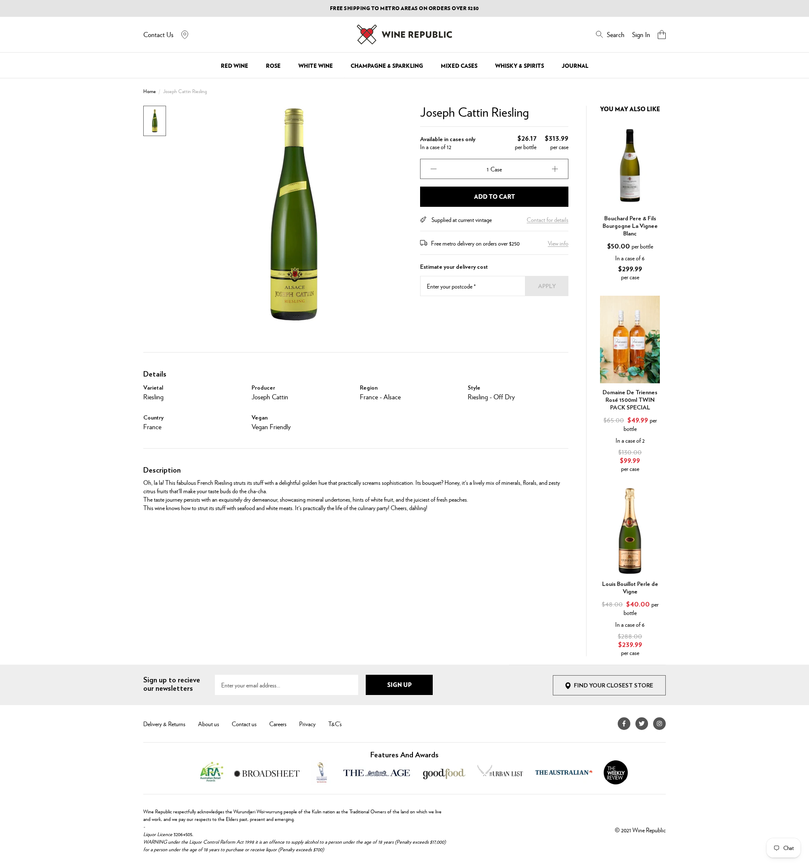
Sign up (488, 476)
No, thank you (488, 497)
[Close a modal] (574, 327)
